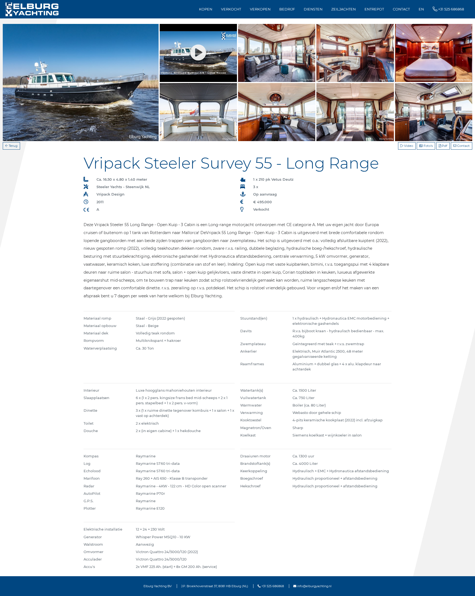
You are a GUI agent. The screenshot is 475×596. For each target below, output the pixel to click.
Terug (13, 146)
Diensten (313, 9)
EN (421, 9)
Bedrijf (287, 9)
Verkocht (231, 9)
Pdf (444, 146)
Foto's (428, 146)
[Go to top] (464, 585)
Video (408, 146)
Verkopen (260, 9)
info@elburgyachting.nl (314, 586)
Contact (401, 9)
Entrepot (374, 9)
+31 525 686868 (272, 586)
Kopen (205, 9)
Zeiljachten (343, 9)
